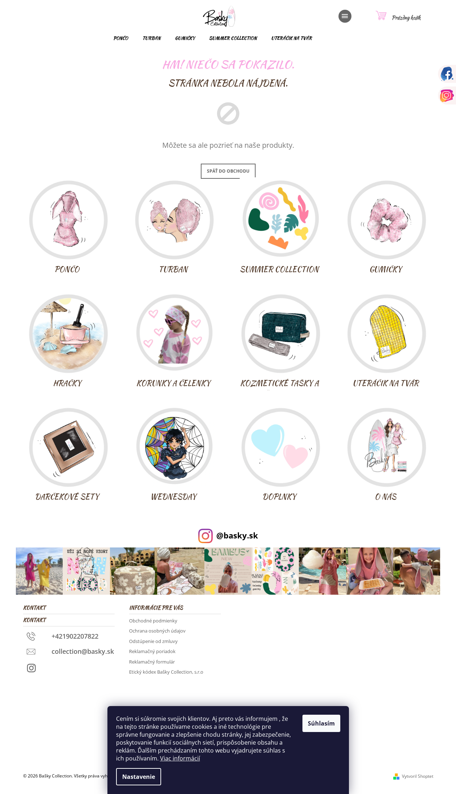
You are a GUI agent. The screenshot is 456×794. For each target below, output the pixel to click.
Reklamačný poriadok (152, 651)
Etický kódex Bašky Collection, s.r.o (166, 672)
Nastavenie (138, 777)
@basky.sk (237, 535)
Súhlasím (321, 723)
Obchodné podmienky (153, 620)
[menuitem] (120, 38)
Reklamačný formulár (152, 661)
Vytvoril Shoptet (417, 776)
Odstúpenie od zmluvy (153, 641)
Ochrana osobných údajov (157, 630)
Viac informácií (180, 758)
